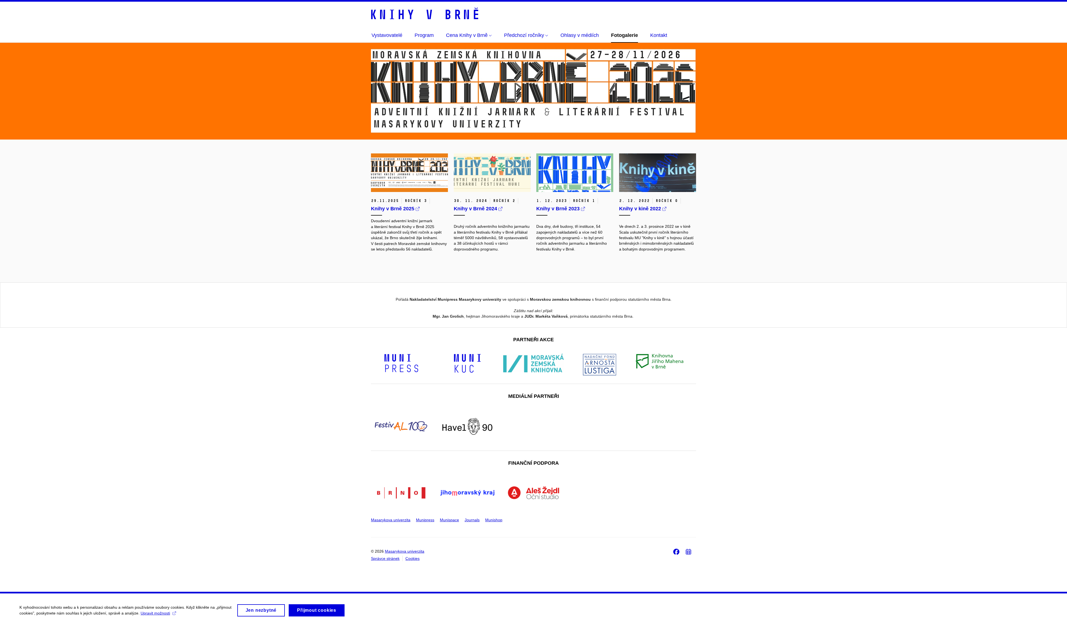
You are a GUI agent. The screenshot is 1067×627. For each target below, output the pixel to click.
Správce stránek (385, 558)
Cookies (412, 558)
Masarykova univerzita (390, 520)
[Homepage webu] (424, 14)
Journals (472, 520)
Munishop (493, 520)
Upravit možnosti (155, 613)
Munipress (425, 520)
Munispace (449, 520)
